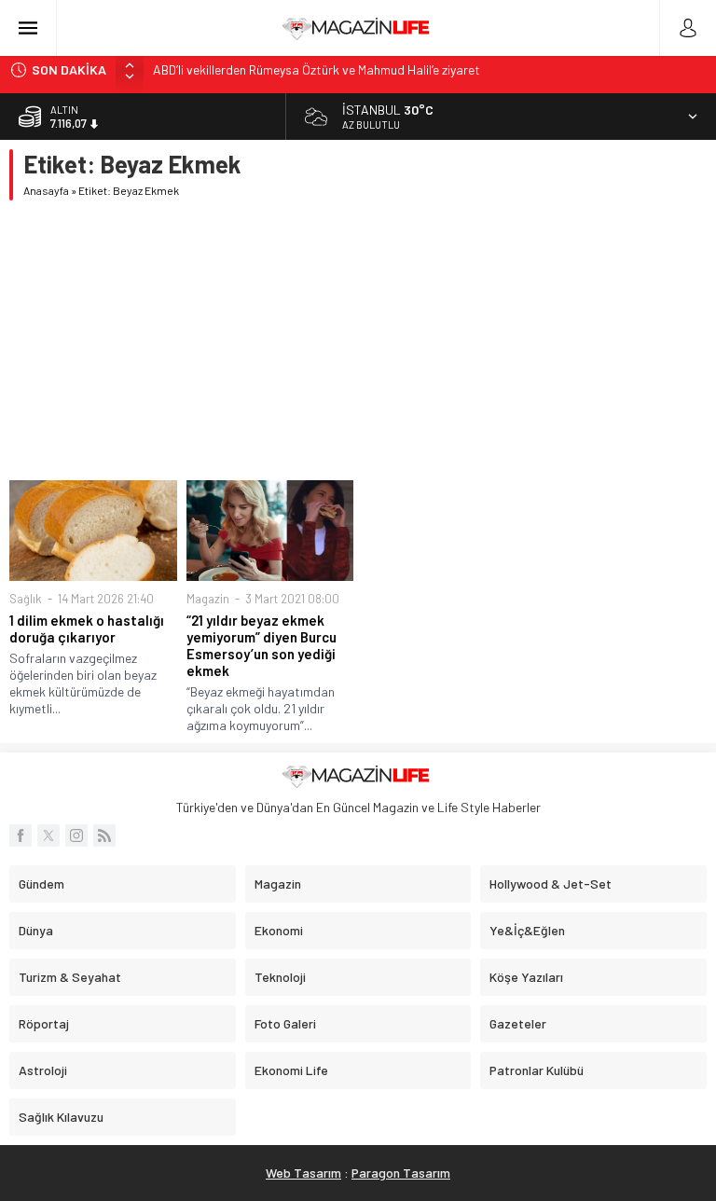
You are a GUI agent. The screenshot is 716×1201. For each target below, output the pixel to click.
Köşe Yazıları (526, 977)
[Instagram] (76, 835)
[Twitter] (48, 835)
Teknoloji (280, 977)
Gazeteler (517, 1023)
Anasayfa (46, 190)
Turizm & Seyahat (70, 977)
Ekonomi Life (291, 1070)
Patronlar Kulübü (536, 1070)
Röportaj (44, 1023)
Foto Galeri (285, 1023)
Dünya (36, 930)
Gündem (41, 883)
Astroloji (43, 1070)
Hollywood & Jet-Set (550, 883)
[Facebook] (20, 835)
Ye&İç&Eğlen (527, 930)
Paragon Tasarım (400, 1172)
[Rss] (104, 835)
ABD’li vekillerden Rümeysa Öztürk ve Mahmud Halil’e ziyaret (316, 69)
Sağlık (25, 598)
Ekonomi (279, 930)
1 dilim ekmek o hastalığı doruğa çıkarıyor (86, 628)
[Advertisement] (358, 340)
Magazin (207, 598)
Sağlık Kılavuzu (61, 1117)
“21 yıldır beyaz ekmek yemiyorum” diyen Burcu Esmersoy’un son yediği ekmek (261, 645)
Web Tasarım (303, 1172)
